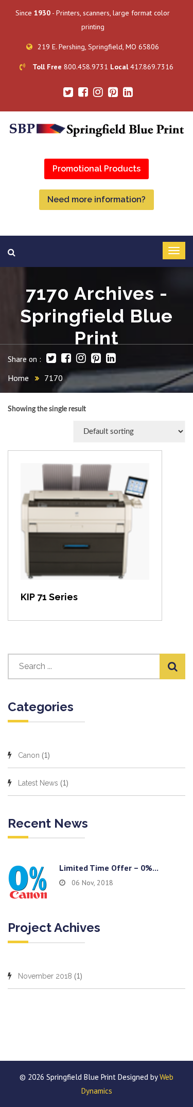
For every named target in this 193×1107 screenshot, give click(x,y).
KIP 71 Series (49, 596)
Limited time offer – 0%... (109, 868)
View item (85, 532)
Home (18, 378)
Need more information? (96, 199)
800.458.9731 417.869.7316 (102, 66)
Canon (29, 755)
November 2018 (45, 976)
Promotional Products (96, 169)
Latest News (38, 783)
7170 (53, 378)
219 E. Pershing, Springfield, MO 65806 (98, 46)
